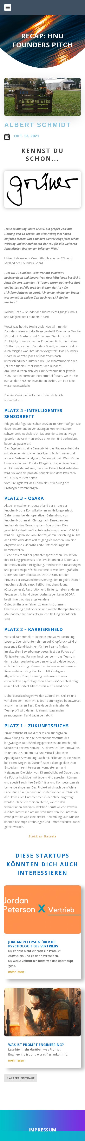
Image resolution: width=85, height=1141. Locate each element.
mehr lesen (16, 972)
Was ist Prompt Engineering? (36, 1044)
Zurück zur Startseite (42, 836)
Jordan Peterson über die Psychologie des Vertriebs (33, 944)
